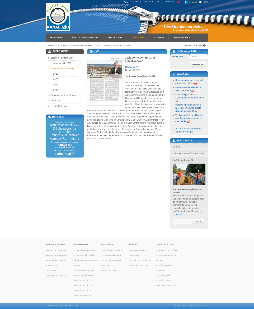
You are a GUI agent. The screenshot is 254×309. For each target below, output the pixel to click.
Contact (170, 2)
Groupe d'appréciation (64, 151)
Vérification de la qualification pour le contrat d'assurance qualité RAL (189, 118)
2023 (55, 90)
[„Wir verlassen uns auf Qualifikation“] (104, 80)
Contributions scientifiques (63, 95)
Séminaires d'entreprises (85, 260)
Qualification (56, 139)
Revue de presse (59, 106)
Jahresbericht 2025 (62, 63)
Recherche (148, 2)
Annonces (55, 100)
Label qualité (64, 153)
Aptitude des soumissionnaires (64, 146)
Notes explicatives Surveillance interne (57, 260)
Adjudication (56, 38)
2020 (98, 45)
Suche (197, 221)
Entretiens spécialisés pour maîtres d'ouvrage (85, 255)
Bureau (159, 260)
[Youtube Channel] (178, 2)
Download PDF (132, 67)
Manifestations (115, 38)
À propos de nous (181, 38)
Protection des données (199, 306)
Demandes (51, 270)
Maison (51, 45)
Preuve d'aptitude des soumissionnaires (57, 250)
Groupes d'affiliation (138, 250)
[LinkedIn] (186, 2)
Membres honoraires (166, 285)
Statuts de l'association (139, 265)
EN (206, 2)
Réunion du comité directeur (85, 280)
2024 (55, 84)
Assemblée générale (83, 275)
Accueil (135, 2)
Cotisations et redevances (140, 260)
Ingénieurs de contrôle (166, 250)
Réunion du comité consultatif (85, 290)
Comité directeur (164, 265)
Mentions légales (181, 306)
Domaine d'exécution (70, 142)
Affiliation (159, 38)
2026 (55, 74)
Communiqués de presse (81, 45)
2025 (55, 79)
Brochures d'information (62, 58)
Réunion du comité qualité (85, 285)
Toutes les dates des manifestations (85, 295)
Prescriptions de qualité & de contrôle (57, 255)
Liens (159, 2)
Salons (76, 265)
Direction (160, 270)
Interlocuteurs (52, 265)
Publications (138, 38)
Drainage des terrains (56, 275)
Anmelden (195, 64)
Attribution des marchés (64, 122)
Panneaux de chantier (65, 135)
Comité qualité (163, 275)
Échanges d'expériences (85, 250)
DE (194, 2)
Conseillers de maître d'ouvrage (168, 255)
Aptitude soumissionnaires (85, 38)
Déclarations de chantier (65, 130)
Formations (71, 138)
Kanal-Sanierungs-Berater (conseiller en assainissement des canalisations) (85, 270)
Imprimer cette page (193, 45)
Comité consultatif (164, 280)
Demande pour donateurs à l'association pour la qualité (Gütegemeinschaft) (188, 108)
